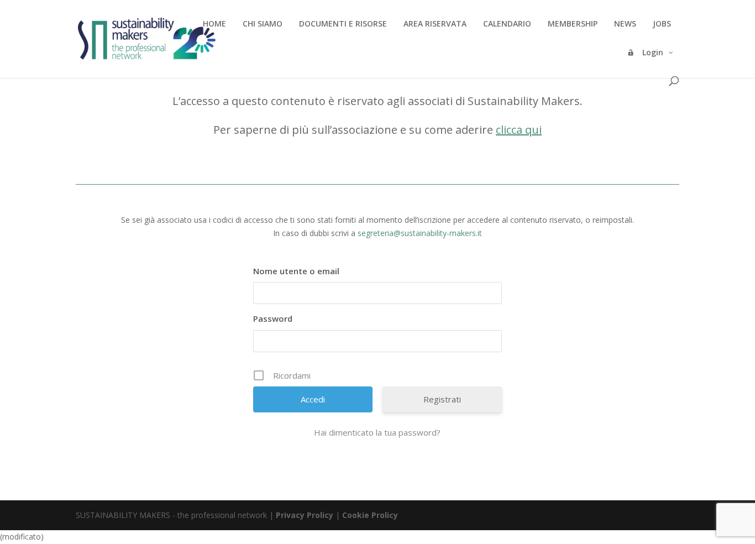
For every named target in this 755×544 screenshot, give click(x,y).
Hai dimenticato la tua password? (377, 432)
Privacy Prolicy (304, 515)
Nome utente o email (296, 270)
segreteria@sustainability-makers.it (420, 233)
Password (272, 318)
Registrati (442, 399)
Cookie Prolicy (370, 515)
